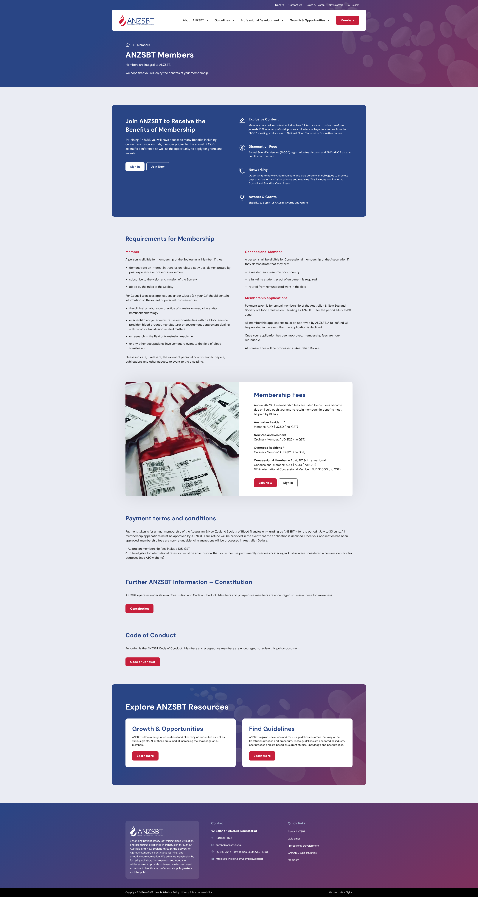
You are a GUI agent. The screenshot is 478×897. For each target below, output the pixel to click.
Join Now (157, 167)
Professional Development (259, 20)
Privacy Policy (188, 892)
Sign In (135, 167)
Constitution (139, 609)
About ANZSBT (193, 20)
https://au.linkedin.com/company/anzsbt (239, 858)
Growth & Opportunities (307, 20)
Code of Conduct (142, 662)
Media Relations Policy (167, 892)
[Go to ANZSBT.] (127, 45)
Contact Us (295, 5)
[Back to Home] (136, 20)
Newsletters (336, 5)
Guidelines (222, 20)
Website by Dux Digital (341, 892)
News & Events (315, 5)
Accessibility (205, 892)
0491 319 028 (224, 838)
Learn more (145, 756)
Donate (279, 5)
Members (348, 20)
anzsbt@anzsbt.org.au (229, 845)
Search (355, 5)
